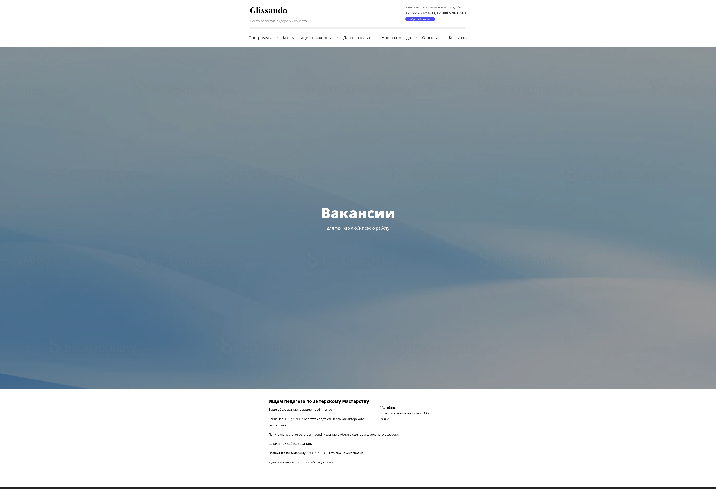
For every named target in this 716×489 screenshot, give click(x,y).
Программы (260, 37)
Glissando (268, 10)
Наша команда (396, 37)
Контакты (458, 37)
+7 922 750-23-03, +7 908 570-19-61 (435, 13)
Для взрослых (357, 37)
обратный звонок (420, 19)
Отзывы (430, 37)
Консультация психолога (307, 37)
